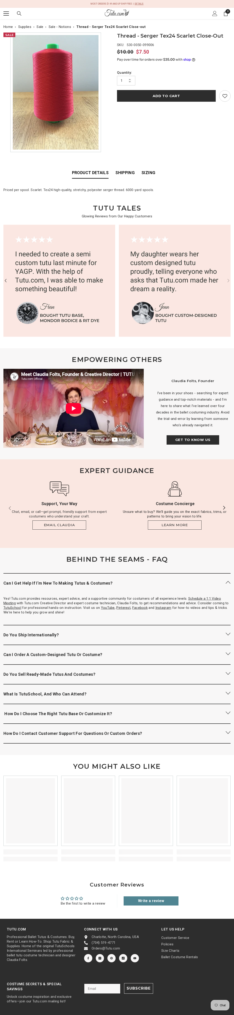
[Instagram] (100, 958)
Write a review (151, 901)
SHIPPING (125, 172)
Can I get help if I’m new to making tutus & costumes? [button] (57, 583)
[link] (225, 96)
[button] (6, 281)
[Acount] (214, 13)
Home (8, 27)
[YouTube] (135, 958)
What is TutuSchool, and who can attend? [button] (44, 694)
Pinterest (123, 608)
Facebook (140, 608)
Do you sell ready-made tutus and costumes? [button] (49, 674)
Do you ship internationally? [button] (31, 634)
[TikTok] (123, 958)
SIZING (148, 172)
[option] (56, 92)
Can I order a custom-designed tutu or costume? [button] (52, 654)
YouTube (108, 608)
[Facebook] (88, 958)
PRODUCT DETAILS (90, 172)
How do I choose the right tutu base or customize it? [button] (57, 713)
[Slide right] (223, 508)
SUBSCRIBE (139, 988)
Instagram (163, 608)
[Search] (19, 13)
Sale (40, 27)
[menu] (6, 13)
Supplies (24, 27)
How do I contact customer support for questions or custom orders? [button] (72, 733)
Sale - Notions (60, 27)
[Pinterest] (111, 958)
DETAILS (139, 4)
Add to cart (166, 96)
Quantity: (124, 73)
